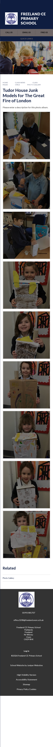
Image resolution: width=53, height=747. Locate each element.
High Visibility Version (26, 675)
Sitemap (26, 684)
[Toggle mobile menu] (47, 4)
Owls (17, 85)
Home (5, 82)
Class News (20, 82)
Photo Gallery (34, 85)
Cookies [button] (32, 689)
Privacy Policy (23, 689)
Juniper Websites (35, 665)
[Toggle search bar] (39, 4)
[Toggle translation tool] (32, 4)
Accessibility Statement (26, 679)
